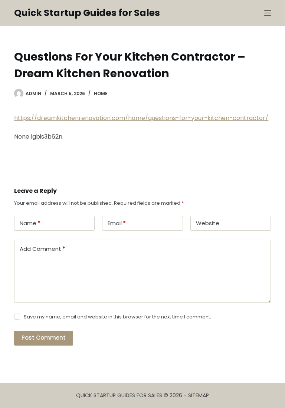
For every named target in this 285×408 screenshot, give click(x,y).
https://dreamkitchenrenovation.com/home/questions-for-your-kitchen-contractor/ (141, 118)
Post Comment (44, 337)
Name (30, 223)
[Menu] (267, 13)
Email (117, 223)
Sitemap (198, 395)
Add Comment (42, 249)
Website (207, 223)
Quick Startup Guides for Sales (87, 12)
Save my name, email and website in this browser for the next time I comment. (117, 316)
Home (101, 93)
